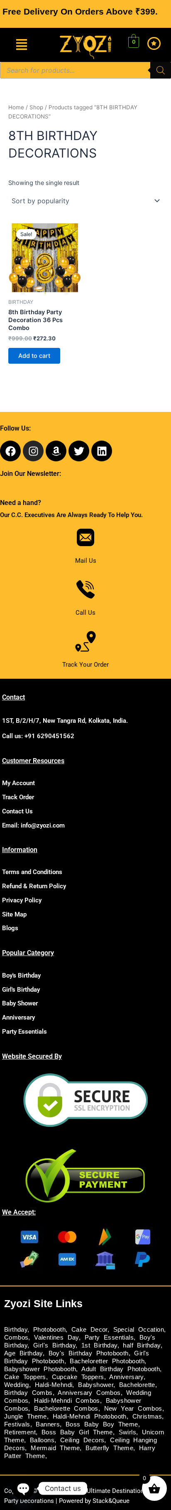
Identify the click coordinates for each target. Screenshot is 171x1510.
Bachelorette (137, 1385)
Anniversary (18, 1017)
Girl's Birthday (21, 989)
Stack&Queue (111, 1501)
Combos (16, 1337)
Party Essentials (24, 1031)
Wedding (16, 1385)
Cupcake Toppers (78, 1377)
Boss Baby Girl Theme (77, 1432)
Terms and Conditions (32, 872)
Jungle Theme (25, 1416)
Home (16, 107)
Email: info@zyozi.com (33, 825)
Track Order (18, 797)
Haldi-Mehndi (54, 1385)
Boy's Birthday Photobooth (89, 1353)
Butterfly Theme (109, 1448)
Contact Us (17, 811)
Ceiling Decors (82, 1440)
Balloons (42, 1440)
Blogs (10, 928)
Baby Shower (20, 1003)
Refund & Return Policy (34, 886)
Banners (48, 1424)
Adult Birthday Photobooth (120, 1369)
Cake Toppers (25, 1377)
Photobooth (49, 1329)
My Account (18, 783)
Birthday (15, 1329)
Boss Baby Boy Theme (102, 1424)
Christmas (147, 1416)
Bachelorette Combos (66, 1408)
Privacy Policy (22, 900)
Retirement (20, 1432)
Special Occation (138, 1329)
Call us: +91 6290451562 (38, 736)
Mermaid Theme (55, 1448)
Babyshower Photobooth (40, 1369)
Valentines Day (56, 1337)
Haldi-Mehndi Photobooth (90, 1416)
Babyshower (95, 1385)
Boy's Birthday (21, 975)
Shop (36, 107)
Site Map (14, 914)
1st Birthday (99, 1345)
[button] (21, 45)
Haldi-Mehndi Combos (67, 1400)
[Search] (160, 70)
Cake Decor (89, 1329)
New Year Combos (133, 1408)
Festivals (17, 1424)
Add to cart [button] (34, 356)
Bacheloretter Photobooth (107, 1361)
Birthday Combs (28, 1392)
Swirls (127, 1432)
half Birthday (141, 1345)
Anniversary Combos (89, 1392)
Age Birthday (23, 1353)
